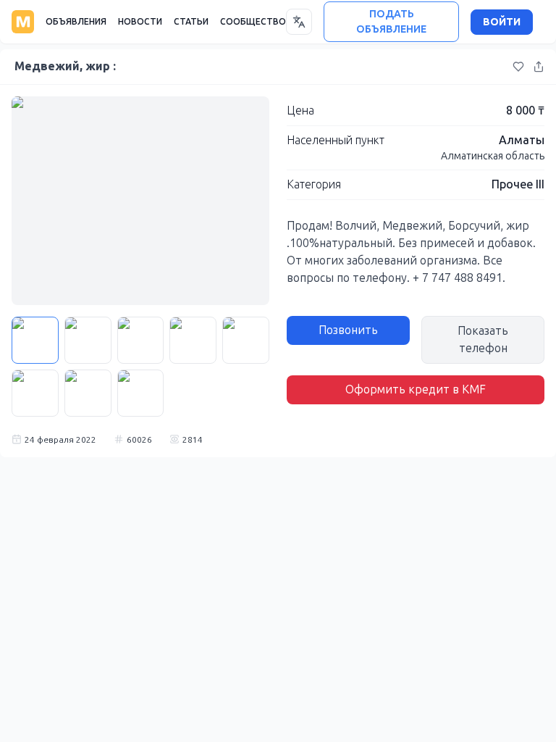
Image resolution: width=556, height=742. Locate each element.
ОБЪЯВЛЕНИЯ (76, 22)
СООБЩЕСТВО (253, 22)
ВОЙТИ (502, 22)
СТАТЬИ (191, 22)
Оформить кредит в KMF (415, 389)
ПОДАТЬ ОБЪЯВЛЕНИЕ (391, 22)
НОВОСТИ (140, 22)
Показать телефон (483, 339)
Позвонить (348, 330)
